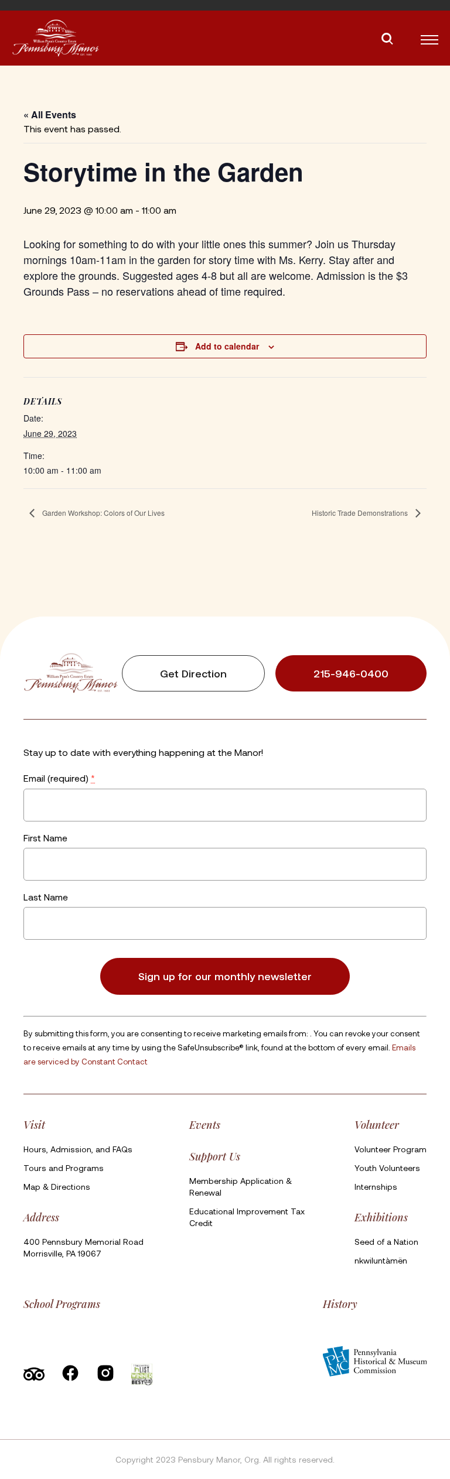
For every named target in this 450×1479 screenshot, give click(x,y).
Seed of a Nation (386, 1242)
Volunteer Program (390, 1149)
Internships (375, 1187)
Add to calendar (227, 346)
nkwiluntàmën (380, 1260)
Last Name (45, 896)
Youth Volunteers (387, 1168)
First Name (45, 837)
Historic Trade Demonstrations (361, 513)
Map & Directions (56, 1187)
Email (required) (59, 778)
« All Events (49, 114)
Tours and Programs (63, 1168)
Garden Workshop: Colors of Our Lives (102, 513)
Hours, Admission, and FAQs (77, 1149)
